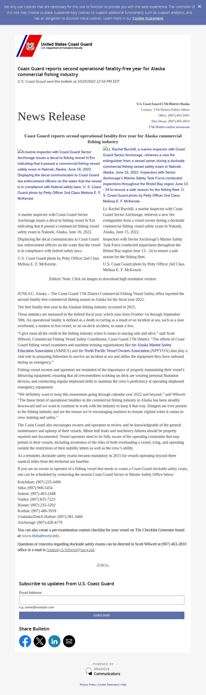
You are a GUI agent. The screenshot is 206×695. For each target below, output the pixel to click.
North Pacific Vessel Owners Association (116, 351)
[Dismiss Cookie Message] (199, 6)
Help (123, 684)
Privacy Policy (88, 684)
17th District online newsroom (169, 127)
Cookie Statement (148, 18)
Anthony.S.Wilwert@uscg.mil (70, 550)
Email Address (30, 593)
